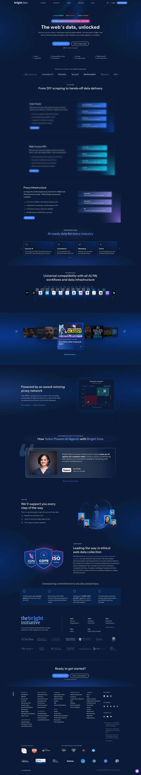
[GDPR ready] (105, 760)
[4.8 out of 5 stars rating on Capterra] (82, 15)
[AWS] (24, 750)
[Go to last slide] (21, 248)
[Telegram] (110, 716)
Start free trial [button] (122, 2)
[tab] (69, 257)
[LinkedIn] (104, 696)
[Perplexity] (107, 706)
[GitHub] (110, 696)
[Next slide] (119, 248)
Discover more (69, 354)
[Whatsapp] (104, 716)
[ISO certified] (94, 760)
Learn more (109, 627)
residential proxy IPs (36, 396)
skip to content (11, 11)
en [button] (107, 2)
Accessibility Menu (10, 11)
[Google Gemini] (110, 706)
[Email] (107, 716)
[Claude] (114, 706)
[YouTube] (107, 696)
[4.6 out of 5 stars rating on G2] (70, 15)
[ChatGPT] (104, 706)
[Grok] (117, 706)
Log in (113, 2)
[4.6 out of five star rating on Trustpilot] (58, 15)
